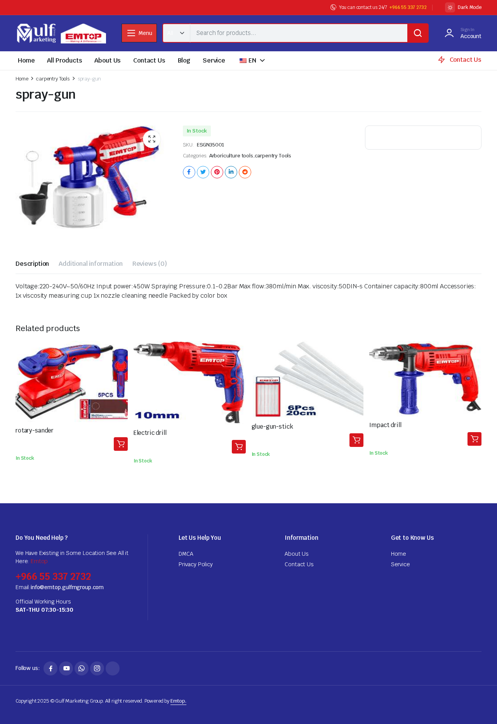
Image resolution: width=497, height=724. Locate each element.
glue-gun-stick (272, 426)
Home (26, 60)
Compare (120, 365)
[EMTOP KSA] (61, 33)
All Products (64, 60)
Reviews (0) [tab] (149, 264)
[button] (152, 139)
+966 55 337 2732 (407, 7)
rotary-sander (35, 430)
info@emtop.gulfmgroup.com (67, 587)
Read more (121, 444)
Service (214, 60)
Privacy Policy (196, 564)
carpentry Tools (53, 78)
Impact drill (385, 425)
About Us (107, 60)
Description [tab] (32, 264)
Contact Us (149, 60)
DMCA (186, 553)
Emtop (39, 561)
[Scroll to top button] (479, 706)
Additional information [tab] (90, 264)
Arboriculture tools (231, 155)
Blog (184, 60)
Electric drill (150, 432)
